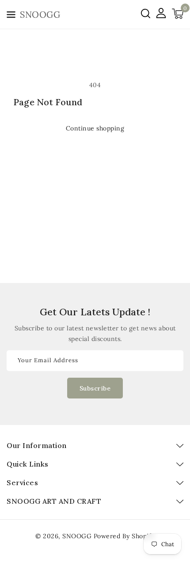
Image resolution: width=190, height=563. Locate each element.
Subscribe (95, 388)
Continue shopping (95, 128)
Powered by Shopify (124, 536)
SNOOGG (76, 536)
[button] (11, 16)
